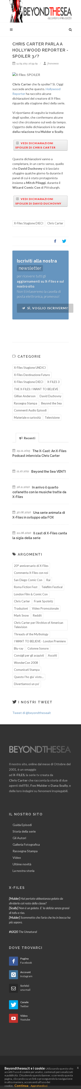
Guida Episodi (22, 825)
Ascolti (52, 655)
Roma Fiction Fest (25, 587)
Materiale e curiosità (27, 417)
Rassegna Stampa (25, 403)
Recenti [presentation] (29, 438)
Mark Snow (21, 615)
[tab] (27, 437)
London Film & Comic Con (31, 594)
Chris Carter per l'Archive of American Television (38, 625)
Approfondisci (39, 1085)
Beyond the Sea (51, 403)
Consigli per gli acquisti (29, 655)
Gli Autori (19, 838)
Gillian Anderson (25, 396)
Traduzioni (21, 608)
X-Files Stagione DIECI (28, 223)
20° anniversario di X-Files (31, 566)
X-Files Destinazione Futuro (32, 375)
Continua (21, 1085)
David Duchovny (50, 396)
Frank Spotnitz (43, 601)
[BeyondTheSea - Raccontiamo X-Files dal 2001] (40, 11)
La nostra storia (23, 871)
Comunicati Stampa (27, 669)
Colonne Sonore (38, 648)
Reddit (37, 615)
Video (17, 857)
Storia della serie (24, 831)
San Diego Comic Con (28, 580)
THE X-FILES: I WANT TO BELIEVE (36, 389)
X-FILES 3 (53, 382)
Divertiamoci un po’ (26, 684)
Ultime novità (22, 864)
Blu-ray (18, 648)
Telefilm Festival (52, 587)
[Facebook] (55, 241)
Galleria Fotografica (26, 844)
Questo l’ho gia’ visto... (29, 677)
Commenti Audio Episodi (30, 410)
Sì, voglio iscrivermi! (47, 308)
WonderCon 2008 (26, 662)
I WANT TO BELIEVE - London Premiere (40, 641)
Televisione (52, 417)
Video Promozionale (45, 608)
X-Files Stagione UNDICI (30, 367)
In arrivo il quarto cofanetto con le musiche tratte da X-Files (39, 492)
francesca (53, 63)
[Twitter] (64, 241)
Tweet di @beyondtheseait (31, 713)
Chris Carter (55, 223)
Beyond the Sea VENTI (48, 471)
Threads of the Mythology (31, 634)
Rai (48, 580)
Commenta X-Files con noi (31, 573)
